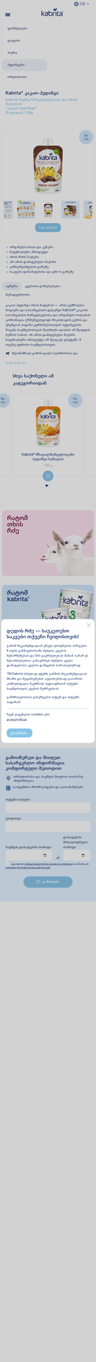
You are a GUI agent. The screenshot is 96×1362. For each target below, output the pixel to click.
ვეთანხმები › (19, 733)
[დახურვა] (88, 625)
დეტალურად (17, 719)
